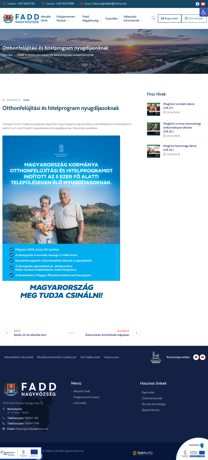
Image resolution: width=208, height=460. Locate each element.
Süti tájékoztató (90, 357)
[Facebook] (197, 4)
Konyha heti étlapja (154, 404)
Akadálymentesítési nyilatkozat (56, 357)
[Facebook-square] (196, 357)
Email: (106, 3)
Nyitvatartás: (14, 409)
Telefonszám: (22, 418)
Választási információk (131, 18)
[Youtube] (203, 4)
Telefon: (21, 3)
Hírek (20, 55)
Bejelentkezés (151, 410)
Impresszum (111, 357)
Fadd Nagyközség (90, 18)
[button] (204, 12)
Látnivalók (79, 403)
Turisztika (111, 18)
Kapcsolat (148, 392)
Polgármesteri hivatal (66, 18)
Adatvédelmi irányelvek (18, 357)
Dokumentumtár (152, 398)
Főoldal (7, 55)
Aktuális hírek (46, 18)
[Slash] (71, 333)
